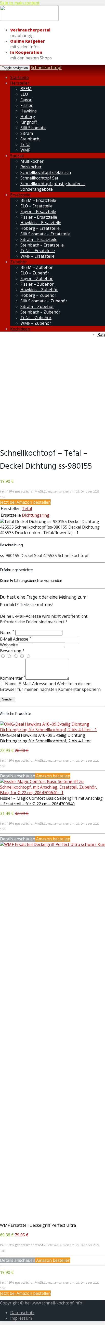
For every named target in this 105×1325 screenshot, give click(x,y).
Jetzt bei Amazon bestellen (25, 502)
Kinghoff (28, 122)
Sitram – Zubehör (37, 306)
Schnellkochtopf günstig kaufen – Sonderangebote (52, 186)
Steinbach (29, 139)
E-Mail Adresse (15, 639)
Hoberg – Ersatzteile (40, 228)
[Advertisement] (52, 389)
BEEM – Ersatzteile (38, 200)
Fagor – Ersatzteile (38, 211)
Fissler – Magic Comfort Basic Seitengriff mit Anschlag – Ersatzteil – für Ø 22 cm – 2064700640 (51, 801)
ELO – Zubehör (34, 273)
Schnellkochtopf (46, 67)
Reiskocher (31, 167)
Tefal (25, 144)
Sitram (26, 133)
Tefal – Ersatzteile (37, 250)
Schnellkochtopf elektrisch (45, 172)
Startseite (19, 77)
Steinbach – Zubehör (40, 312)
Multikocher (32, 161)
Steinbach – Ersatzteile (42, 245)
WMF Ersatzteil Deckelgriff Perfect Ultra (38, 1225)
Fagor (26, 100)
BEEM (26, 88)
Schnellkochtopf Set (39, 178)
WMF (25, 150)
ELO (24, 94)
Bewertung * (12, 650)
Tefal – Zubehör (35, 317)
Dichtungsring (35, 515)
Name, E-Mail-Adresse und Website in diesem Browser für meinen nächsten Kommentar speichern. (50, 686)
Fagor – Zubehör (36, 278)
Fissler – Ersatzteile (38, 217)
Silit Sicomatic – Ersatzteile (45, 234)
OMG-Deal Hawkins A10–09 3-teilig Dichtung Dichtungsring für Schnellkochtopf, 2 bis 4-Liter (45, 738)
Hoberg (27, 116)
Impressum (21, 1318)
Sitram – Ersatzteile (38, 239)
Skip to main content (20, 3)
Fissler (26, 105)
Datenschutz (22, 1312)
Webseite (9, 645)
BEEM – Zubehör (36, 267)
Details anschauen (17, 776)
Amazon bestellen (52, 776)
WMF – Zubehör (35, 323)
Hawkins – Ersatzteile (40, 222)
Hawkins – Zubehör (39, 289)
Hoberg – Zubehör (38, 295)
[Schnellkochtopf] (29, 20)
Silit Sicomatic (33, 127)
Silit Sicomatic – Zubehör (43, 301)
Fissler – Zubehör (37, 284)
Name (7, 632)
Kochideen (20, 329)
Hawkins (28, 111)
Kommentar (12, 678)
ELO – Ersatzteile (36, 206)
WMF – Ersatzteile (37, 256)
